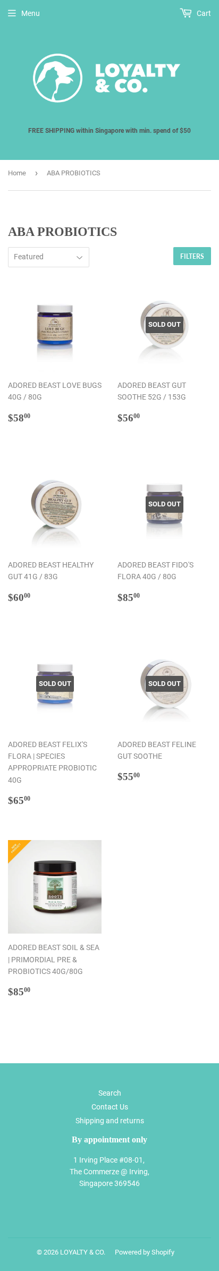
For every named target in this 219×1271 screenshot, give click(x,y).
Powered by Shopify (144, 1252)
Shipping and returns (109, 1120)
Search (109, 1093)
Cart (203, 13)
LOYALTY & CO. (82, 1252)
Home (17, 173)
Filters (192, 256)
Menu (30, 13)
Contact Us (109, 1107)
